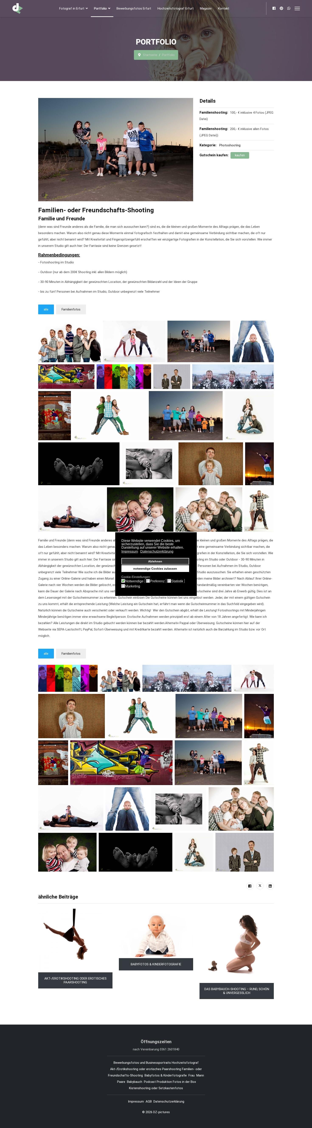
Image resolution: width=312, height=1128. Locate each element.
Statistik (177, 581)
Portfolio (100, 8)
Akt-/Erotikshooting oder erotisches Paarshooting (75, 980)
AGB (149, 1101)
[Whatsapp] (288, 8)
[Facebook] (274, 8)
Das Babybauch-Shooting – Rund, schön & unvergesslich (236, 991)
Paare (121, 1082)
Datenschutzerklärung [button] (156, 551)
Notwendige (134, 581)
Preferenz (157, 581)
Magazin (206, 8)
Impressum (136, 1101)
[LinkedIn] (270, 886)
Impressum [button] (129, 551)
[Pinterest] (281, 8)
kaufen (240, 155)
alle (46, 309)
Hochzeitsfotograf (186, 1063)
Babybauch (134, 1082)
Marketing (132, 586)
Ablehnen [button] (155, 561)
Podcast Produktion (158, 1082)
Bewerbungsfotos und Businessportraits (142, 1063)
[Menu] (297, 8)
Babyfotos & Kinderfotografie (156, 964)
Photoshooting (229, 145)
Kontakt (223, 8)
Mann (200, 1075)
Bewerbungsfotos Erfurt (134, 8)
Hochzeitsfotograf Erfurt (175, 8)
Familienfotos (71, 309)
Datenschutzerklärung (168, 1101)
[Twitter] (260, 885)
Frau (191, 1075)
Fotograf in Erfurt (71, 8)
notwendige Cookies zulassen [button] (155, 568)
